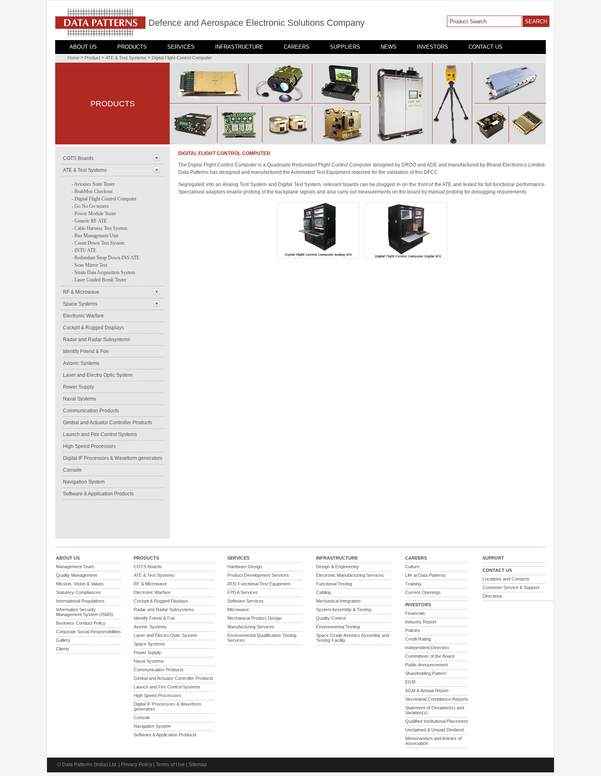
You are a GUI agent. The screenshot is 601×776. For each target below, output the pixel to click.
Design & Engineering (337, 566)
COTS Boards (78, 158)
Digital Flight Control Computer (182, 57)
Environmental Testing (338, 626)
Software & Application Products (98, 494)
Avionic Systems (81, 363)
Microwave (238, 609)
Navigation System (84, 482)
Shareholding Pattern (425, 673)
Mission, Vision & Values (80, 583)
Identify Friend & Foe (86, 351)
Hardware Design (244, 566)
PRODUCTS (132, 47)
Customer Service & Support (510, 587)
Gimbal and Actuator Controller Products (107, 422)
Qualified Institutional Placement (436, 721)
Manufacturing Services (250, 626)
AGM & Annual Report (427, 690)
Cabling (323, 592)
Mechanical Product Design (254, 618)
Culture (412, 566)
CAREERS (296, 47)
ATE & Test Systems (125, 57)
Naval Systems (79, 399)
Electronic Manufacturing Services (350, 575)
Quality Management (76, 575)
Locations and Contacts (505, 578)
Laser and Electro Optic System (97, 375)
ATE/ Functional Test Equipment (258, 583)
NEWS (389, 47)
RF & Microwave (81, 292)
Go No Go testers (91, 206)
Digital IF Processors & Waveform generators (112, 458)
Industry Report (420, 621)
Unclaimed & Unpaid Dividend (434, 729)
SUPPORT (493, 558)
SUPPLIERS (345, 47)
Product (92, 57)
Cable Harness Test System (100, 228)
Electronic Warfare (83, 316)
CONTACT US (485, 47)
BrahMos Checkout (93, 191)
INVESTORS (432, 47)
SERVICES (181, 47)
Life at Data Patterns (425, 575)
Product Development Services (258, 575)
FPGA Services (242, 592)
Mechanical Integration (338, 600)
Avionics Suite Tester (94, 184)
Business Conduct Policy (80, 623)
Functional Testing (334, 583)
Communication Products (91, 411)
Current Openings (423, 592)
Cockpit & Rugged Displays (93, 328)
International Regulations (80, 600)
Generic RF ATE (90, 221)
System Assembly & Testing (343, 609)
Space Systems (80, 304)
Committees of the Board (429, 656)
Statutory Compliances (78, 592)
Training (413, 583)
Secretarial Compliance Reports (436, 699)
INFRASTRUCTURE (239, 47)
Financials (415, 613)
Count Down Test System (99, 243)
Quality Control (330, 618)
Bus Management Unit (96, 235)
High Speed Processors (89, 446)
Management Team (75, 566)
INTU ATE (85, 250)
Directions (492, 596)
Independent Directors (427, 647)
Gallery (63, 640)
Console (72, 470)
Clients (63, 648)
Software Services (245, 600)
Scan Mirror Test (90, 265)
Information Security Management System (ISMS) (84, 612)
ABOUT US (83, 47)
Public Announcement (426, 664)
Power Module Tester (95, 213)
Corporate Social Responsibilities (88, 631)
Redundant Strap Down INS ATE (106, 258)
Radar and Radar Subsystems (96, 339)
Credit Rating (418, 639)
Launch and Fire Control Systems (100, 434)
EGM (410, 681)
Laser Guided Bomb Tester (100, 280)
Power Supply (78, 387)
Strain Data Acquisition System (104, 272)
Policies (412, 630)
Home (73, 57)
